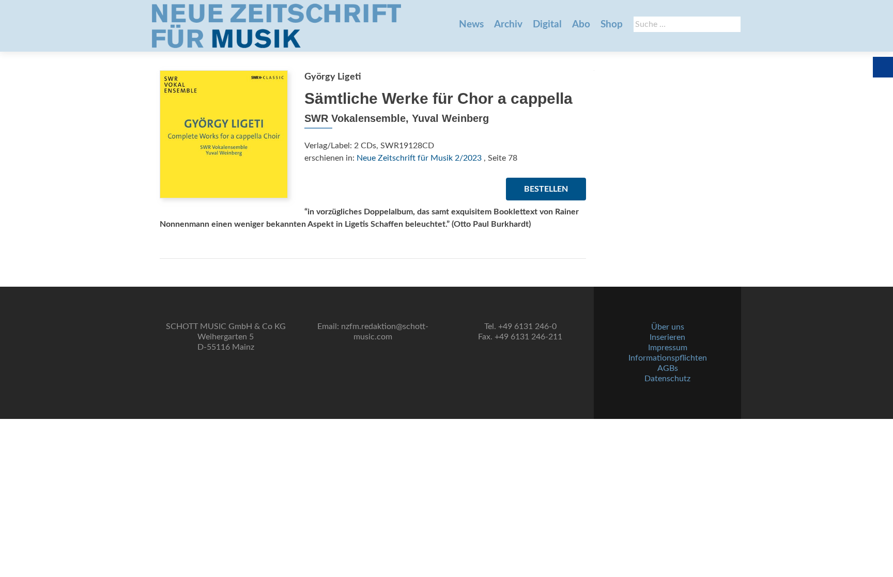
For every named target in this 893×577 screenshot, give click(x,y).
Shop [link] (612, 24)
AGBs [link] (667, 368)
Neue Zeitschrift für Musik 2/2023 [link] (419, 158)
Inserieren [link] (667, 337)
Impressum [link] (667, 348)
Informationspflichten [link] (667, 358)
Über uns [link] (667, 327)
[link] (276, 25)
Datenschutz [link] (667, 379)
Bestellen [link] (546, 189)
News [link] (471, 24)
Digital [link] (547, 24)
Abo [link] (581, 24)
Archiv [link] (508, 24)
